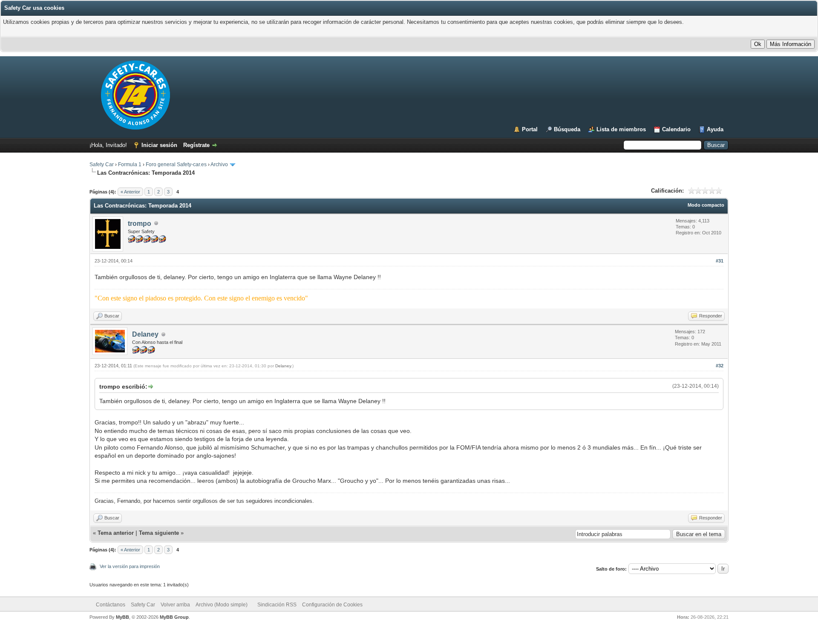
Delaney (145, 334)
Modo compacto (706, 205)
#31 (719, 260)
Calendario (676, 129)
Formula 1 (129, 164)
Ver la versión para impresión (130, 566)
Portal (530, 129)
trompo (139, 223)
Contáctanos (110, 605)
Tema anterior (116, 533)
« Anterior (130, 191)
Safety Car (101, 164)
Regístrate (196, 145)
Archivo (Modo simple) (222, 605)
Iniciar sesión (159, 145)
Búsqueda (567, 129)
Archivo (219, 164)
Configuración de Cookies (332, 605)
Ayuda (715, 129)
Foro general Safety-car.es (176, 164)
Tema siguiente (159, 533)
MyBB (122, 617)
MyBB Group (174, 617)
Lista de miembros (621, 129)
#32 (719, 365)
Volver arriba (175, 605)
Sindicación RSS (277, 605)
